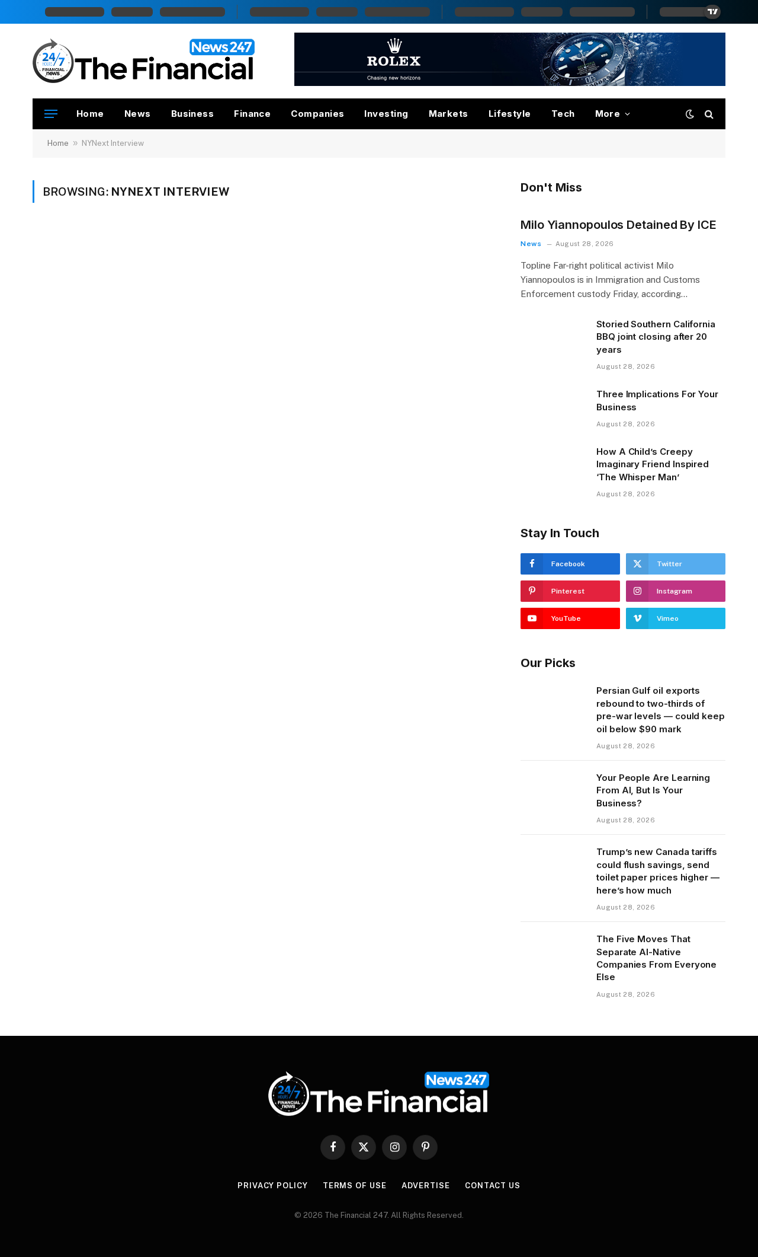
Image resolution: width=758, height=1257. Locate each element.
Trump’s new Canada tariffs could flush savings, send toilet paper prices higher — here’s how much (658, 870)
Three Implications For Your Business (657, 400)
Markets (448, 113)
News (137, 113)
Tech (563, 113)
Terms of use (355, 1185)
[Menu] (50, 114)
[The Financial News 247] (144, 61)
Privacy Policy (272, 1185)
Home (90, 113)
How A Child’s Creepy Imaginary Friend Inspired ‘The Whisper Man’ (652, 464)
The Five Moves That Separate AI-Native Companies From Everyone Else (656, 957)
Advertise (426, 1185)
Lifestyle (510, 113)
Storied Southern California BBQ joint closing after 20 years (655, 336)
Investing (386, 113)
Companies (317, 113)
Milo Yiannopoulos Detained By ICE (619, 225)
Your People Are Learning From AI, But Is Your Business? (653, 790)
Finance (252, 113)
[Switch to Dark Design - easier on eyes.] (690, 114)
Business (192, 113)
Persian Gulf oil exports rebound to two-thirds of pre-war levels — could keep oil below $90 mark (660, 709)
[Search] (708, 114)
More (608, 113)
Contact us (493, 1185)
